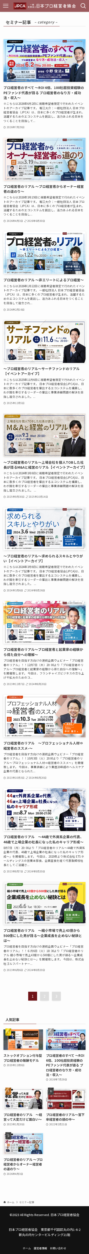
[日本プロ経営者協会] (44, 6)
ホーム (27, 1248)
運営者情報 (40, 1248)
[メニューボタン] (5, 6)
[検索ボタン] (83, 6)
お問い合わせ (58, 1248)
